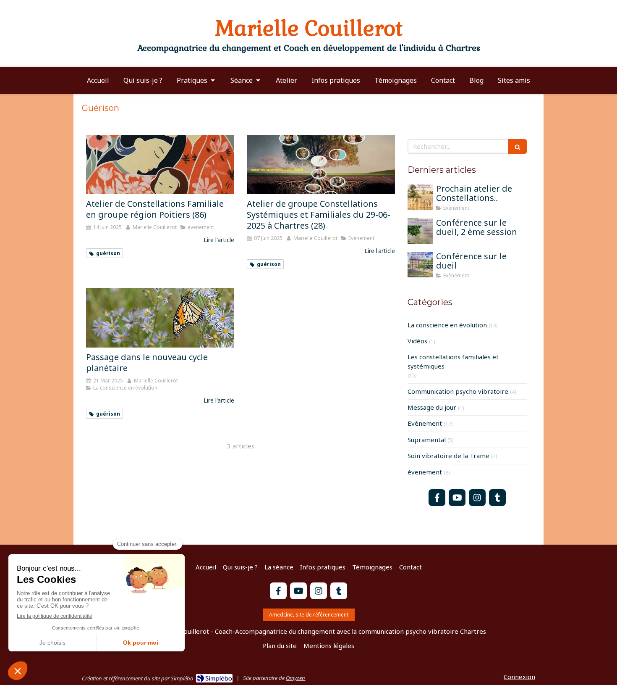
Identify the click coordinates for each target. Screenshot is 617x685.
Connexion (519, 676)
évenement (425, 472)
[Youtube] (457, 497)
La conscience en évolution (447, 325)
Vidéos (417, 341)
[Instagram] (477, 497)
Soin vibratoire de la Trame (448, 455)
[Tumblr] (497, 497)
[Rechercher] (517, 146)
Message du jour (432, 407)
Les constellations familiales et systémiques (453, 361)
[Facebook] (437, 497)
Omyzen (295, 678)
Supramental (427, 439)
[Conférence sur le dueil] (420, 264)
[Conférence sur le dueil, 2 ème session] (420, 231)
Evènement (425, 423)
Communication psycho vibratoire (458, 391)
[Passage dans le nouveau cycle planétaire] (160, 317)
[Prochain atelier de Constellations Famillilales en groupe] (420, 197)
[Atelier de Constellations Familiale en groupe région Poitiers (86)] (160, 164)
